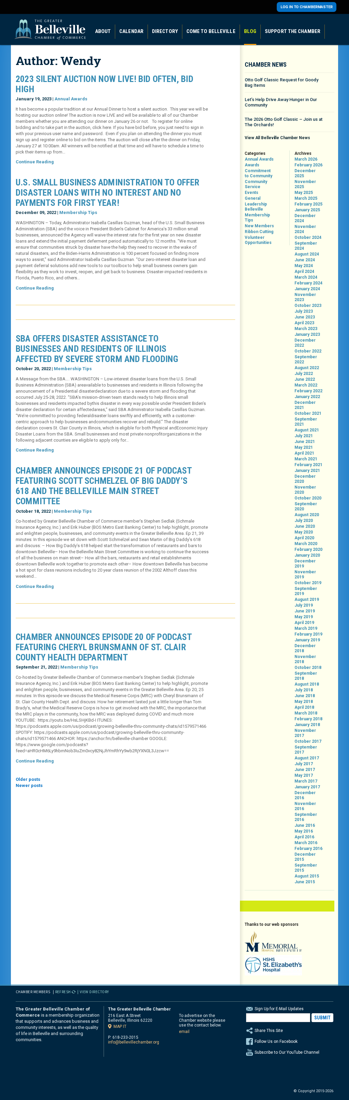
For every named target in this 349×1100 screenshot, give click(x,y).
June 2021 (304, 441)
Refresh (63, 991)
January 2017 (307, 787)
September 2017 (305, 750)
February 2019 (308, 634)
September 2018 (305, 676)
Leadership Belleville (256, 207)
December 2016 (305, 795)
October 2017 (307, 741)
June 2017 (304, 769)
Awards (252, 165)
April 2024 (304, 271)
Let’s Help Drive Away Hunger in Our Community (281, 102)
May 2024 (303, 265)
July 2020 (303, 520)
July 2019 (303, 605)
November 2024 (305, 229)
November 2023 (305, 297)
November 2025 (305, 184)
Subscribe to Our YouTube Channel (287, 1052)
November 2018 (305, 659)
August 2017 (306, 758)
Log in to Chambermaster (306, 7)
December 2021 (305, 405)
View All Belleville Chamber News (277, 137)
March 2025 (305, 198)
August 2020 (306, 514)
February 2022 (308, 391)
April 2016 (304, 837)
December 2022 (305, 343)
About (103, 31)
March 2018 (305, 713)
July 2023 (303, 311)
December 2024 (305, 218)
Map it (119, 1026)
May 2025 (303, 192)
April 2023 (304, 323)
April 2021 (304, 453)
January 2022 (307, 396)
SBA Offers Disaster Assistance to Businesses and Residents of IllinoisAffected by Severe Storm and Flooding (97, 348)
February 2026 (308, 165)
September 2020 (305, 506)
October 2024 (307, 237)
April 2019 (304, 622)
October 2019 (307, 582)
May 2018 (303, 701)
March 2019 (305, 628)
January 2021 (307, 470)
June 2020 (304, 526)
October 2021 (307, 413)
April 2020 (304, 538)
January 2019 (307, 640)
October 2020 (307, 498)
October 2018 (307, 667)
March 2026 (305, 159)
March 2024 (305, 277)
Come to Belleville (211, 31)
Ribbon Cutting (259, 231)
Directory (165, 31)
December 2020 (305, 479)
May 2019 (303, 616)
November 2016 (305, 806)
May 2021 (303, 447)
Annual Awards (71, 98)
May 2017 (303, 775)
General (252, 198)
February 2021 (308, 464)
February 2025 (308, 204)
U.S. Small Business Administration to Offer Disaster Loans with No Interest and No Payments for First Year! (108, 192)
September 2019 (305, 591)
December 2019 (305, 564)
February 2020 (308, 549)
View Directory (94, 991)
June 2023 (304, 317)
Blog (250, 31)
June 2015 (304, 882)
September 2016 (305, 817)
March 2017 (305, 781)
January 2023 (307, 334)
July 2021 (303, 435)
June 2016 (304, 825)
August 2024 (306, 254)
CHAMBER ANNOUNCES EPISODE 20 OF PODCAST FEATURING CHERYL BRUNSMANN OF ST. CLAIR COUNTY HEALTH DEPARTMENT (104, 647)
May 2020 (303, 532)
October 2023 (307, 305)
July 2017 (303, 763)
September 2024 (305, 246)
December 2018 (305, 648)
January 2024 (307, 288)
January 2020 (307, 555)
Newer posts (29, 785)
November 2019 (305, 574)
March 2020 (305, 543)
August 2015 (306, 876)
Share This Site (269, 1030)
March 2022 (305, 385)
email (184, 1031)
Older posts (28, 779)
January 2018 (307, 724)
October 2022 (307, 351)
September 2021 (305, 422)
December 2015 (305, 857)
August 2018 (306, 684)
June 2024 (304, 260)
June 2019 (304, 611)
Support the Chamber (292, 31)
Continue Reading (35, 161)
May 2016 (303, 831)
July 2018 (303, 690)
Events (251, 192)
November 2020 (305, 490)
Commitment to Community (258, 173)
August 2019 (306, 599)
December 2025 (305, 173)
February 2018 (308, 719)
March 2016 (305, 842)
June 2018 (304, 695)
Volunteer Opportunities (258, 240)
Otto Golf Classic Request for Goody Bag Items (281, 82)
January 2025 (307, 210)
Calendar (131, 31)
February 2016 (308, 848)
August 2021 (306, 430)
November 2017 (305, 733)
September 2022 (305, 359)
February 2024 (308, 283)
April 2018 (304, 707)
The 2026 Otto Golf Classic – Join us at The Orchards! (283, 122)
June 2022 (304, 379)
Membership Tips (78, 212)
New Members (259, 226)
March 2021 (305, 459)
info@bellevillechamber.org (133, 1042)
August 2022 (306, 367)
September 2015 (305, 868)
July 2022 (303, 373)
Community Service (256, 184)
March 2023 (305, 328)
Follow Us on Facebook (276, 1041)
